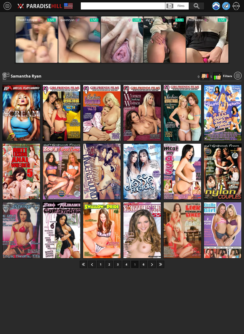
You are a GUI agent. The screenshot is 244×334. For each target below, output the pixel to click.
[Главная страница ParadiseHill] (39, 6)
